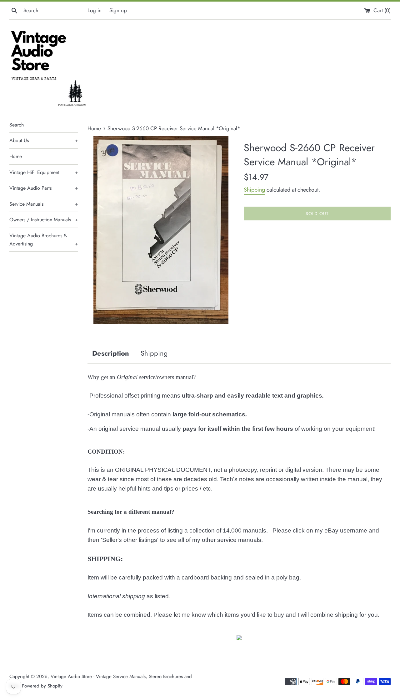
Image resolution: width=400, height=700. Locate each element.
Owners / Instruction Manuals (43, 219)
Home (15, 156)
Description (110, 353)
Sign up (118, 10)
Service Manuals (43, 204)
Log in (95, 10)
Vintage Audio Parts (43, 188)
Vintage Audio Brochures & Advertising (43, 239)
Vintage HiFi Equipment (43, 172)
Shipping (254, 190)
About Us (43, 140)
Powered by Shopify (42, 685)
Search (16, 124)
